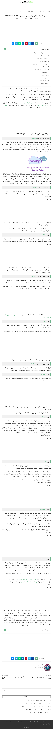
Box (45, 321)
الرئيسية (49, 11)
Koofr (44, 462)
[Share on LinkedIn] (23, 43)
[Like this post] (36, 43)
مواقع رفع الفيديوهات (42, 105)
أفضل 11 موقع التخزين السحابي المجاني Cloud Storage (36, 52)
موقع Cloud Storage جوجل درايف (40, 64)
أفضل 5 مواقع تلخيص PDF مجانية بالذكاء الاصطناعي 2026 (39, 700)
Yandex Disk (42, 235)
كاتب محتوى (32, 18)
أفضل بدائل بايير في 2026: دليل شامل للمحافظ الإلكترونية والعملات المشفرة (35, 712)
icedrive (43, 374)
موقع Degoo (44, 75)
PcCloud (34, 364)
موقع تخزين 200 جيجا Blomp (41, 55)
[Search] (2, 6)
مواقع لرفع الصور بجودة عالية (26, 103)
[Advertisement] (26, 30)
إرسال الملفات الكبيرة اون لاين (28, 582)
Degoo (44, 417)
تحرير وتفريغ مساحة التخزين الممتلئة (26, 579)
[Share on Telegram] (16, 43)
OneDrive (43, 509)
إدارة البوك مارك (9, 721)
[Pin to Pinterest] (26, 43)
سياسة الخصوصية (43, 721)
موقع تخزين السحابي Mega (41, 58)
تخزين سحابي (42, 11)
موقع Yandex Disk (43, 61)
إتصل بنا (36, 721)
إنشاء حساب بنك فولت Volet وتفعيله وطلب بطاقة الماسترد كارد (38, 703)
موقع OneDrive (43, 80)
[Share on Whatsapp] (19, 43)
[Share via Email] (13, 43)
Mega (35, 187)
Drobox (43, 559)
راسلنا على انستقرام (28, 721)
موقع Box (45, 66)
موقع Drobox (44, 83)
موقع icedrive (44, 72)
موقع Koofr (45, 77)
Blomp (34, 138)
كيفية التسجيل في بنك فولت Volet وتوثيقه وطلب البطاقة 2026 (38, 709)
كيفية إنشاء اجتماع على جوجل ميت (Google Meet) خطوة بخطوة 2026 (36, 706)
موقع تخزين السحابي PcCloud (41, 69)
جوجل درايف (32, 276)
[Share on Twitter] (29, 43)
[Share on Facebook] (32, 43)
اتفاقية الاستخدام (18, 721)
